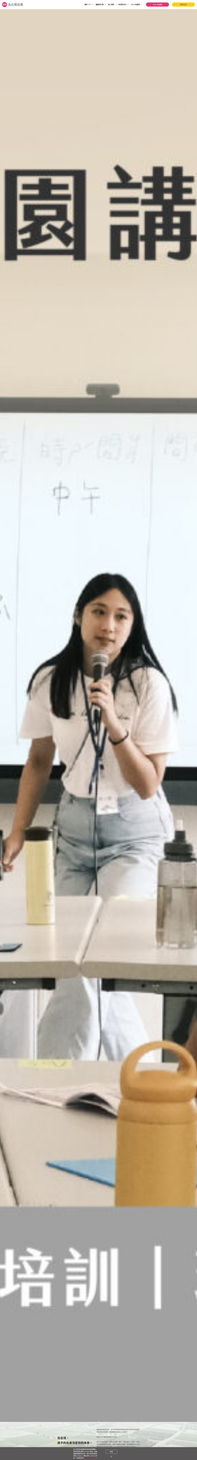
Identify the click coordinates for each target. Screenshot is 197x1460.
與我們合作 (123, 4)
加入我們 (111, 4)
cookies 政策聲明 (90, 1458)
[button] (1, 714)
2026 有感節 (135, 4)
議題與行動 (100, 4)
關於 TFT (88, 4)
